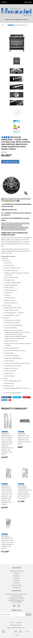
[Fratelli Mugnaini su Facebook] (14, 606)
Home (2, 25)
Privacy (12, 622)
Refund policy (16, 587)
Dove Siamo (16, 580)
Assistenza (16, 576)
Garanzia (16, 573)
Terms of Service (16, 585)
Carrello (29, 2)
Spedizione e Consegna (16, 571)
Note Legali (18, 622)
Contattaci (16, 578)
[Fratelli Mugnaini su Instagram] (19, 606)
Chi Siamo (16, 583)
